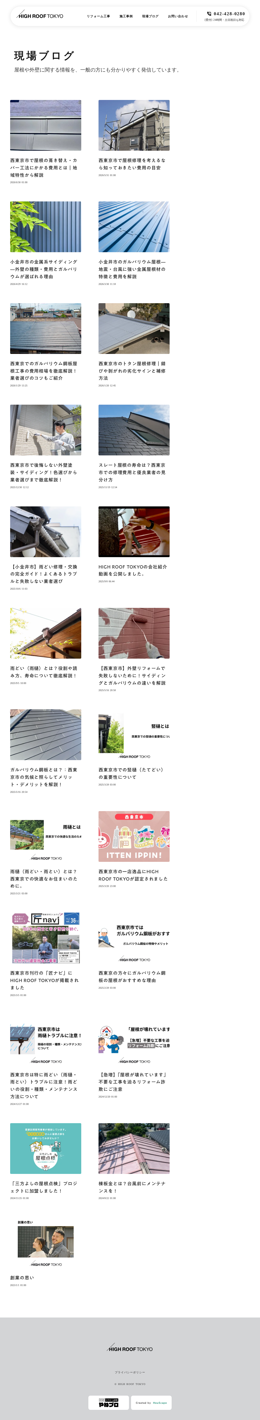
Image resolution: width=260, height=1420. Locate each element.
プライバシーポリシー (130, 1372)
